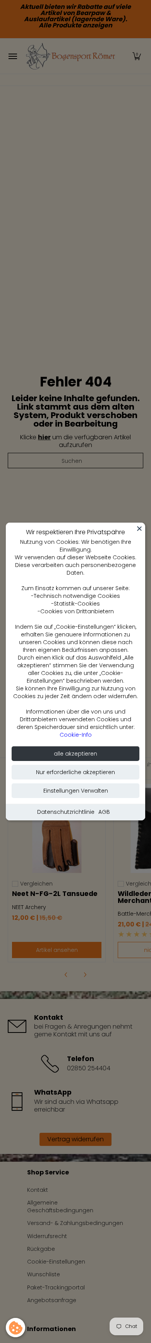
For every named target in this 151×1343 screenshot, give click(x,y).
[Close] (139, 528)
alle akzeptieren (75, 754)
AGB (104, 812)
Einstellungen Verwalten (75, 791)
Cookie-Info (76, 735)
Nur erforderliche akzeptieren (75, 772)
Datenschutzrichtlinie (65, 812)
